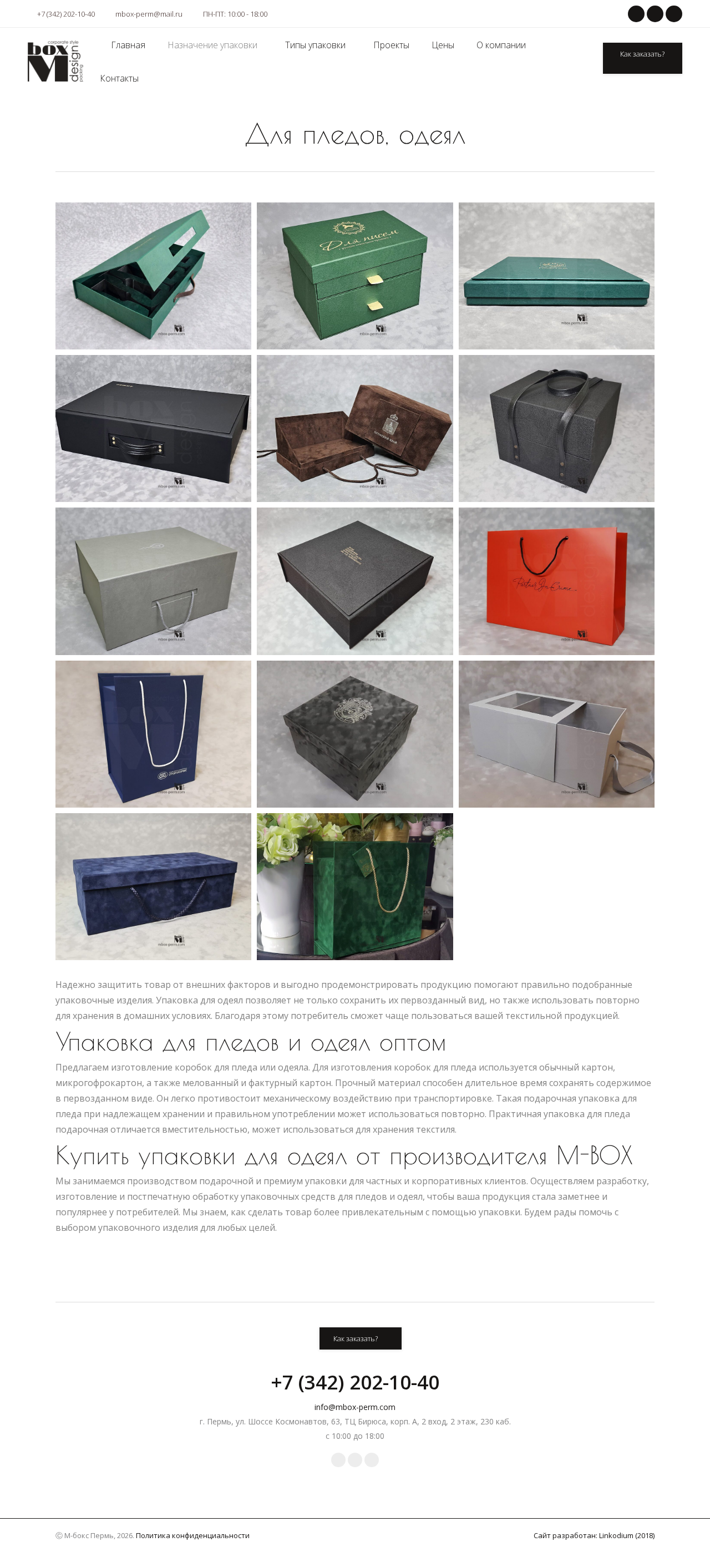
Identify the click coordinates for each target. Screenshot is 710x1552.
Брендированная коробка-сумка (151, 730)
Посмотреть (144, 308)
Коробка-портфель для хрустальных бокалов (151, 272)
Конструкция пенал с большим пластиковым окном (554, 730)
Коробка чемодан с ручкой (151, 577)
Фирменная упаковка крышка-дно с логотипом (553, 272)
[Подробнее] (166, 242)
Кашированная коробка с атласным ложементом (352, 577)
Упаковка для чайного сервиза (150, 424)
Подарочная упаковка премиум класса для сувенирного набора (352, 730)
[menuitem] (128, 44)
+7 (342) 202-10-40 (66, 14)
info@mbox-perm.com (355, 1407)
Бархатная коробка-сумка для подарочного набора (151, 882)
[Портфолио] (136, 242)
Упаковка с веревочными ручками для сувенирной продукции (352, 424)
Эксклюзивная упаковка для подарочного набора (352, 882)
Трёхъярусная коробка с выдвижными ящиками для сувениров (352, 271)
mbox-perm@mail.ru (148, 14)
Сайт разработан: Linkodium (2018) (594, 1535)
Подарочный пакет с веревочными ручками (553, 577)
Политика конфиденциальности (193, 1535)
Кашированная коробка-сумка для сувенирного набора (554, 424)
